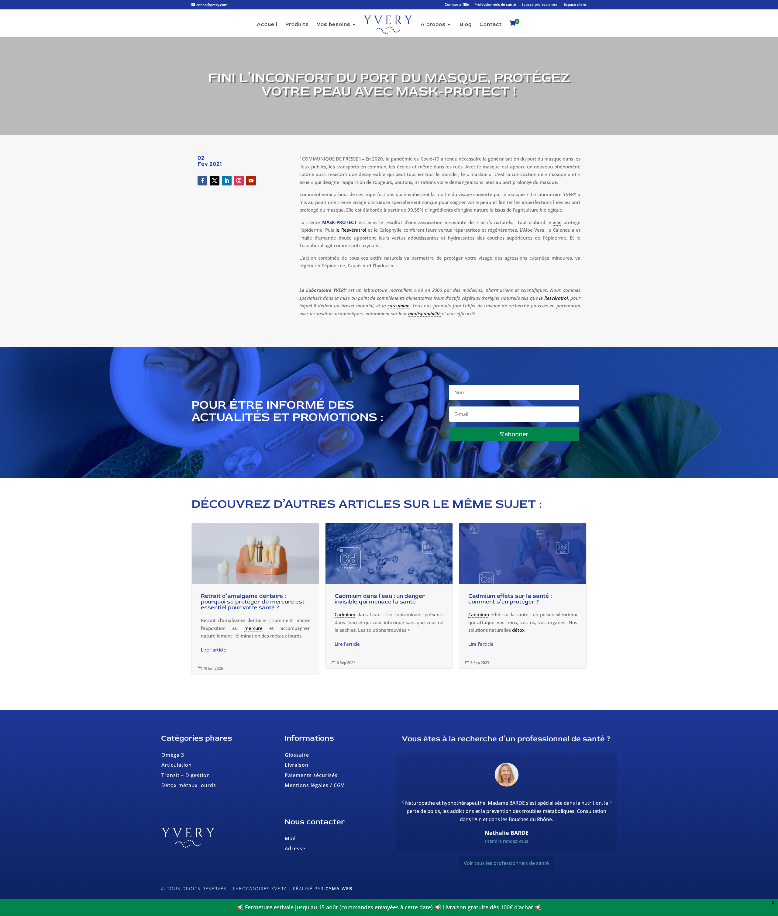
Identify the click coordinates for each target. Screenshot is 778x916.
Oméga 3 (172, 755)
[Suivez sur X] (214, 180)
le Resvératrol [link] (351, 230)
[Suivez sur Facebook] (202, 180)
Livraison (296, 765)
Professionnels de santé (495, 5)
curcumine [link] (398, 305)
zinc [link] (557, 222)
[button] (610, 806)
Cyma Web (339, 888)
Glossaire (297, 755)
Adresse (295, 848)
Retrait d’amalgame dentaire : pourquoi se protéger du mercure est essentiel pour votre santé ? (255, 598)
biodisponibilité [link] (424, 313)
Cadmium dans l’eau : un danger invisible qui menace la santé (389, 595)
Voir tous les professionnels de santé (506, 871)
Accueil (267, 24)
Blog (466, 24)
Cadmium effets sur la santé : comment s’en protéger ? (522, 595)
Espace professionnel (540, 5)
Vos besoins (333, 24)
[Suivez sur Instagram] (239, 180)
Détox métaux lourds (188, 785)
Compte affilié (457, 5)
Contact (491, 24)
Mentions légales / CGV (314, 785)
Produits (297, 24)
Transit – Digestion (185, 775)
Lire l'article (213, 650)
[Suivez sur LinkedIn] (227, 180)
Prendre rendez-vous (506, 849)
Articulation (176, 765)
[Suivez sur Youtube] (251, 180)
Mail (290, 838)
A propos (433, 24)
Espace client (575, 5)
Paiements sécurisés (311, 775)
